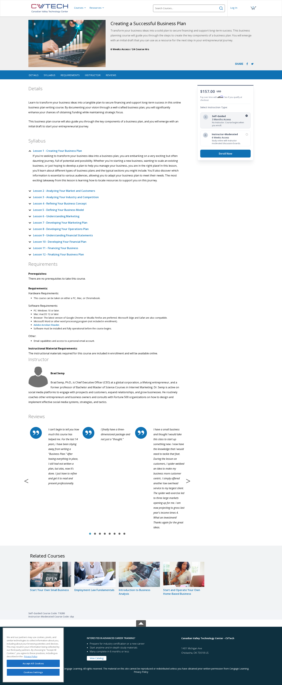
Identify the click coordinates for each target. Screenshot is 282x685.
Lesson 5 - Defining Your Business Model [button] (58, 210)
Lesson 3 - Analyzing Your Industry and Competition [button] (66, 197)
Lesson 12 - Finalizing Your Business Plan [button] (58, 254)
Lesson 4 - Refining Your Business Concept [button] (60, 203)
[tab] (105, 150)
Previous (26, 481)
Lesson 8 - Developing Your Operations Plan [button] (61, 229)
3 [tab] (100, 533)
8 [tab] (124, 533)
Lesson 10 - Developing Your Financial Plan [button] (59, 242)
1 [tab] (90, 533)
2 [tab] (95, 533)
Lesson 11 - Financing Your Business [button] (55, 248)
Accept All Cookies (33, 663)
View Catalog (96, 658)
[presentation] (80, 7)
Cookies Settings (33, 672)
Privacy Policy (141, 671)
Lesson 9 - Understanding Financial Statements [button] (63, 235)
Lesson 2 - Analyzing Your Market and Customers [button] (64, 191)
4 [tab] (104, 533)
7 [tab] (119, 533)
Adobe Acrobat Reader (46, 324)
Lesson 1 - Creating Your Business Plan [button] (57, 151)
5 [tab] (109, 533)
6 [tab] (114, 533)
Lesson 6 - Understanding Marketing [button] (56, 216)
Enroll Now (225, 153)
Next (188, 481)
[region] (33, 655)
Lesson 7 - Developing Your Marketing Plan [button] (60, 222)
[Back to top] (141, 622)
